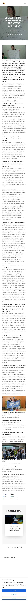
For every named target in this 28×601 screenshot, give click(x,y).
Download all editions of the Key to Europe (14, 529)
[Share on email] (21, 35)
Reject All (14, 598)
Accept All (14, 590)
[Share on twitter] (9, 35)
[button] (25, 3)
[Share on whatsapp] (16, 35)
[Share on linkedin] (14, 35)
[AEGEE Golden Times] (14, 3)
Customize (14, 594)
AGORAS (20, 30)
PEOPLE (23, 30)
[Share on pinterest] (12, 35)
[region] (14, 589)
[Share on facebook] (7, 35)
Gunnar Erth (13, 30)
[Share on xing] (19, 35)
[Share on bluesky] (17, 35)
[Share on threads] (10, 35)
